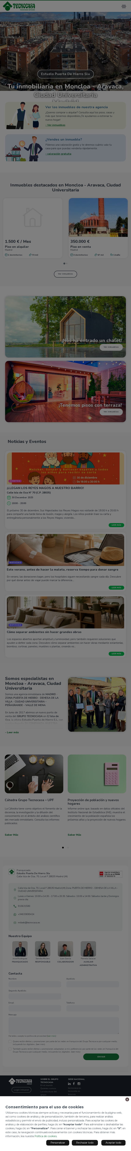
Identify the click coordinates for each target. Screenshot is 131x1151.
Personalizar (57, 1142)
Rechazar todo (85, 1142)
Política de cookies (45, 1136)
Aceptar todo (113, 1142)
